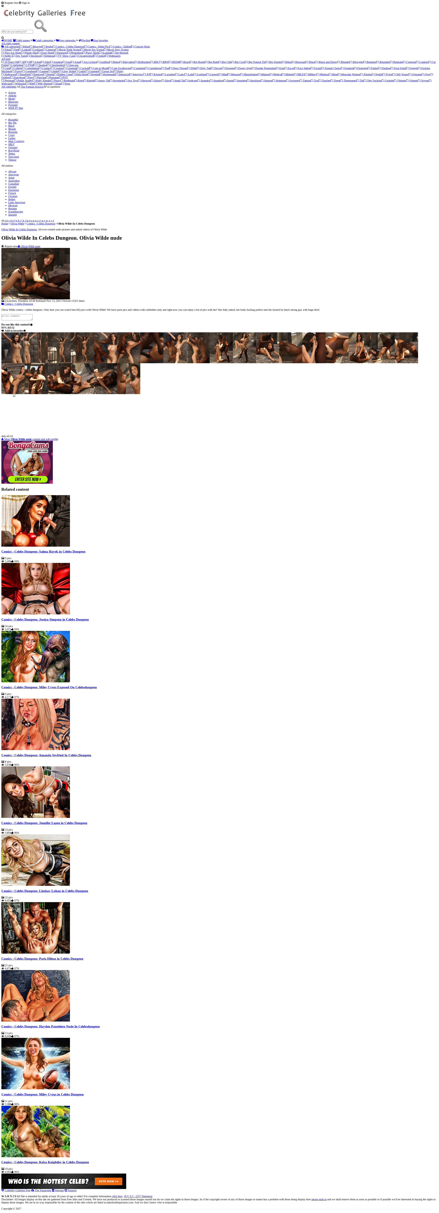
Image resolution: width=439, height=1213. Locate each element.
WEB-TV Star (15, 108)
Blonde (12, 128)
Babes (116, 62)
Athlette (12, 95)
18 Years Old (11, 62)
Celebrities (17, 65)
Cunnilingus (155, 68)
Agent (37, 62)
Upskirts (389, 80)
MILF (11, 144)
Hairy (120, 71)
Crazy (11, 135)
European (13, 190)
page (30, 246)
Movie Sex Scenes (93, 49)
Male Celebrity (16, 141)
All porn (5, 58)
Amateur (58, 62)
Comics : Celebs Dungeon (69, 46)
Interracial (124, 74)
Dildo (193, 68)
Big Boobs (199, 62)
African (12, 171)
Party (30, 77)
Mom (334, 74)
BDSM (175, 62)
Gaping (43, 71)
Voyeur (424, 80)
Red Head (13, 150)
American (13, 174)
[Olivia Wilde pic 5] (128, 362)
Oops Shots (47, 52)
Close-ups (72, 65)
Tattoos (306, 80)
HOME (8, 40)
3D (23, 62)
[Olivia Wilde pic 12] (290, 362)
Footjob (413, 68)
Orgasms (416, 74)
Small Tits (179, 80)
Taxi (316, 80)
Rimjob (90, 80)
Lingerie (50, 49)
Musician (13, 101)
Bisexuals (300, 62)
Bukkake (398, 62)
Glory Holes (68, 71)
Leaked (25, 49)
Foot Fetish (399, 68)
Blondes (345, 62)
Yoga (67, 83)
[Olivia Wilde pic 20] (59, 393)
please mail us (319, 1199)
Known (38, 86)
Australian (14, 180)
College (17, 68)
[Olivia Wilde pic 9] (221, 362)
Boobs (49, 46)
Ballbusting (143, 62)
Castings (424, 62)
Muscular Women (350, 74)
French (12, 193)
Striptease (49, 55)
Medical (277, 74)
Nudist (378, 74)
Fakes (7, 49)
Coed (7, 68)
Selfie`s (8, 55)
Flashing (386, 68)
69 (29, 62)
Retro (80, 80)
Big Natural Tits (257, 62)
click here (117, 1196)
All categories (12, 46)
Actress (12, 92)
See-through (121, 52)
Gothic (82, 71)
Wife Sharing (44, 83)
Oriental (12, 147)
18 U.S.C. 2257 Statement (138, 1196)
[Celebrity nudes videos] (45, 17)
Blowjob (37, 46)
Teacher (326, 80)
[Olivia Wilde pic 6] (151, 362)
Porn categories (67, 40)
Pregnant (9, 80)
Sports (230, 80)
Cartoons (411, 62)
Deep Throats (179, 68)
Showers (146, 80)
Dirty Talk (205, 68)
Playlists (85, 40)
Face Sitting (304, 68)
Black (311, 62)
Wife (31, 83)
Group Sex (108, 71)
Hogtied (95, 74)
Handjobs (24, 74)
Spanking (218, 80)
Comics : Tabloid (121, 46)
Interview (137, 74)
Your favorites (100, 40)
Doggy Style (245, 68)
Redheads (68, 80)
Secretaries (118, 80)
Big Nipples (275, 62)
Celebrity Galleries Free (17, 1190)
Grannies (93, 71)
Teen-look (13, 156)
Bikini (26, 46)
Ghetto (55, 71)
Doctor (218, 68)
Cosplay (46, 68)
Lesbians (38, 49)
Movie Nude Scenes (69, 49)
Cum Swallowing (121, 68)
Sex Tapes (21, 55)
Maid (224, 74)
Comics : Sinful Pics (98, 46)
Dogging (230, 68)
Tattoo (11, 153)
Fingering (362, 68)
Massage (235, 74)
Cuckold (85, 68)
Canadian (13, 183)
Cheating (42, 65)
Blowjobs (357, 62)
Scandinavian (15, 211)
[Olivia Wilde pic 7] (175, 362)
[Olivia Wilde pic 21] (82, 393)
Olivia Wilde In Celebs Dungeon (19, 229)
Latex (181, 74)
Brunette (12, 132)
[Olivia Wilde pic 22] (105, 393)
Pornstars (54, 77)
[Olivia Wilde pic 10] (244, 362)
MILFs (300, 74)
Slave (167, 80)
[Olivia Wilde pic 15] (360, 362)
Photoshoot (76, 52)
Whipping (20, 83)
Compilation (32, 68)
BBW (165, 62)
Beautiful (13, 119)
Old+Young (402, 74)
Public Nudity (25, 80)
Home (4, 223)
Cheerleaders (57, 65)
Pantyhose (19, 77)
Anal (68, 62)
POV (65, 77)
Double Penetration (265, 68)
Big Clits (226, 62)
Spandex (205, 80)
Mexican (12, 205)
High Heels (81, 74)
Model (11, 98)
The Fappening (42, 1190)
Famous (29, 86)
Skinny (157, 80)
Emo (281, 68)
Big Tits (12, 122)
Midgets (289, 74)
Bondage (371, 62)
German (12, 196)
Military (312, 74)
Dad (166, 68)
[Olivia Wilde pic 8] (198, 362)
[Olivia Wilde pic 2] (59, 362)
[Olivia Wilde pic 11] (267, 362)
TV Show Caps (66, 55)
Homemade (109, 74)
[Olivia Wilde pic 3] (82, 362)
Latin (190, 74)
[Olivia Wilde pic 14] (337, 362)
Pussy (57, 80)
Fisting (374, 68)
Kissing (157, 74)
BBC (156, 62)
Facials (317, 68)
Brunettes (384, 62)
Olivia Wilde (17, 223)
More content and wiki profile (31, 439)
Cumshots (139, 68)
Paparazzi (61, 52)
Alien (47, 62)
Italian (11, 199)
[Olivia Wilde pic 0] (13, 362)
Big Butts (213, 62)
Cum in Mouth (100, 68)
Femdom (349, 68)
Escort (291, 68)
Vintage (413, 80)
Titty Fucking (374, 80)
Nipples (367, 74)
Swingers (294, 80)
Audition (104, 62)
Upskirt (101, 55)
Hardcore (38, 74)
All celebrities (8, 86)
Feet (16, 49)
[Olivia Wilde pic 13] (313, 362)
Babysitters (128, 62)
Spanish (12, 214)
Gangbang (31, 71)
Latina (11, 138)
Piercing (41, 77)
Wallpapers (114, 55)
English (12, 186)
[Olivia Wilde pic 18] (13, 393)
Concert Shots (142, 46)
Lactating (169, 74)
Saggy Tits (104, 80)
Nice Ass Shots (12, 52)
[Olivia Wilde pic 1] (36, 362)
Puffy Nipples (43, 80)
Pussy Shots (92, 52)
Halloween (10, 74)
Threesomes (350, 80)
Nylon (389, 74)
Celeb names (23, 40)
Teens (336, 80)
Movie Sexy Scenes (117, 49)
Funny (18, 71)
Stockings (35, 55)
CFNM (29, 65)
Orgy (427, 74)
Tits (361, 80)
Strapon (267, 80)
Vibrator (401, 80)
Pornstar (13, 104)
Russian (12, 208)
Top (22, 86)
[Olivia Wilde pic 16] (383, 362)
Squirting (241, 80)
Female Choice (332, 68)
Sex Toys (132, 80)
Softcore (192, 80)
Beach (186, 62)
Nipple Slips (31, 52)
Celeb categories (44, 40)
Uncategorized (86, 55)
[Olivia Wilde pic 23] (128, 393)
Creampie (71, 68)
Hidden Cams (64, 74)
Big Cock (239, 62)
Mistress (324, 74)
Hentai (50, 74)
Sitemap (59, 1190)
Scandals (107, 52)
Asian (77, 62)
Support (71, 1190)
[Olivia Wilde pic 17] (406, 362)
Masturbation (250, 74)
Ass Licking (90, 62)
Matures (265, 74)
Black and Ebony (327, 62)
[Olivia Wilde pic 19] (36, 393)
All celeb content (10, 43)
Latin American (16, 202)
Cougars (58, 68)
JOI (148, 74)
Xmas (57, 83)
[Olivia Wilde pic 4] (105, 362)
